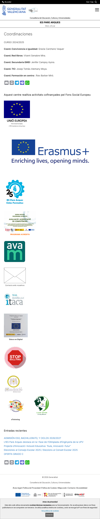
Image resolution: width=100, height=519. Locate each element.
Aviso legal (17, 488)
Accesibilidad (81, 488)
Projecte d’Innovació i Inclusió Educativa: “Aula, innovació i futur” (37, 446)
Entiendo (49, 515)
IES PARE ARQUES (50, 22)
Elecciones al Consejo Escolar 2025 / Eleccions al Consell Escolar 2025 (41, 450)
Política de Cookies (49, 488)
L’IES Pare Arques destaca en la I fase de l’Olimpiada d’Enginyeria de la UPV (43, 442)
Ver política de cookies (50, 511)
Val (87, 2)
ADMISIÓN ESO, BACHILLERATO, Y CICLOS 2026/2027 (32, 438)
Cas (91, 2)
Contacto (71, 488)
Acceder (8, 2)
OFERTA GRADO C (13, 454)
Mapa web (62, 488)
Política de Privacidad (31, 488)
